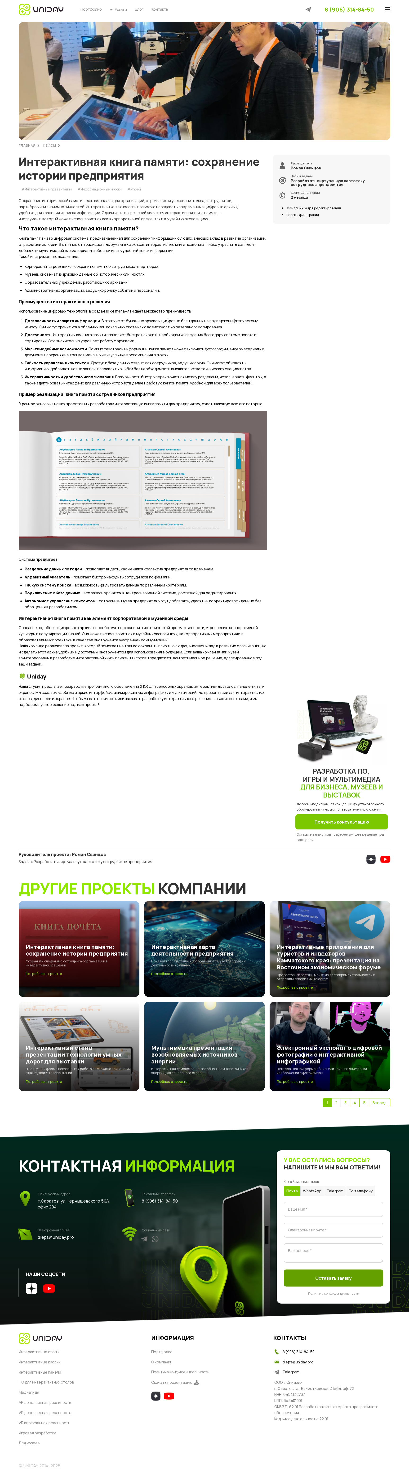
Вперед (380, 1102)
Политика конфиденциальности (333, 1293)
